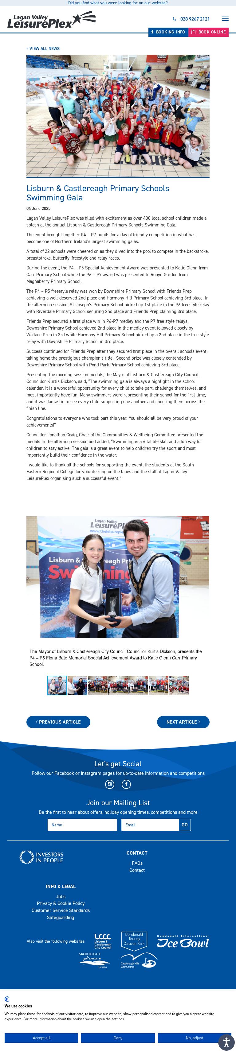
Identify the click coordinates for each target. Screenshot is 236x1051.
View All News (44, 49)
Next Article (182, 722)
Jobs (60, 896)
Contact (137, 870)
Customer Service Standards (61, 910)
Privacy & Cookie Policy (61, 903)
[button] (204, 577)
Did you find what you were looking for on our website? (118, 3)
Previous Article (59, 722)
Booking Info (170, 32)
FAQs (137, 863)
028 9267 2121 (195, 19)
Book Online (211, 32)
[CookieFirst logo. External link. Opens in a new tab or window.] (7, 999)
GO (185, 824)
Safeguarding (60, 917)
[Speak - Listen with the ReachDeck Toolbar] (226, 1042)
